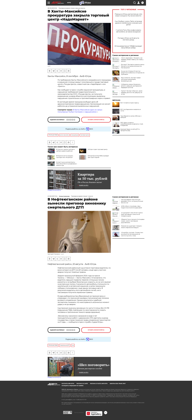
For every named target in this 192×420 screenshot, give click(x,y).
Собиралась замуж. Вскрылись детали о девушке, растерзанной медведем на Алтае (131, 86)
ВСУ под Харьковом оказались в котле (130, 110)
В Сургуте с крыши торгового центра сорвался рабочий (65, 150)
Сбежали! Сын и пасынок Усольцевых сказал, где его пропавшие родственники (132, 221)
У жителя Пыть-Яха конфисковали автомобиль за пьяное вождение (128, 31)
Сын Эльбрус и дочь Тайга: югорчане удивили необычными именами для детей (128, 23)
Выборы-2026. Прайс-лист (118, 383)
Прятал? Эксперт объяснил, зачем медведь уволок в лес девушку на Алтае (131, 92)
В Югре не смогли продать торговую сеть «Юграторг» (64, 156)
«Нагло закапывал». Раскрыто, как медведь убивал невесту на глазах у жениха (132, 59)
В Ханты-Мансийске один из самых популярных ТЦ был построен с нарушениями (80, 111)
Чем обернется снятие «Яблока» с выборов (131, 116)
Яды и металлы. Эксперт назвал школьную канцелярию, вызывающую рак (131, 79)
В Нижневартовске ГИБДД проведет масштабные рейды (128, 47)
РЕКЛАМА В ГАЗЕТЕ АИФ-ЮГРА (99, 383)
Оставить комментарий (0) (96, 119)
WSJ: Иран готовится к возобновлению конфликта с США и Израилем (131, 124)
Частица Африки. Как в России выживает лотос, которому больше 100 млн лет (132, 201)
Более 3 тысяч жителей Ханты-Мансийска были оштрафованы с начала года (66, 163)
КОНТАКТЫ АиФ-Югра (68, 383)
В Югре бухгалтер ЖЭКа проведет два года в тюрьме (98, 156)
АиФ (49, 66)
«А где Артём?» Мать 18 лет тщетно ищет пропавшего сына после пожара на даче (132, 214)
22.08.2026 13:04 (52, 196)
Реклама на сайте (82, 383)
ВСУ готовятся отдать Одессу (129, 103)
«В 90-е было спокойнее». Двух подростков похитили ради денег (131, 207)
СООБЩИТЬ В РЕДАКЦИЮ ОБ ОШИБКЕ (72, 385)
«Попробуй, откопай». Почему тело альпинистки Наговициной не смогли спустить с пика (132, 234)
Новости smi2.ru (54, 190)
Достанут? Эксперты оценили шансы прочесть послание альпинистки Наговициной (132, 66)
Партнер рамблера (79, 412)
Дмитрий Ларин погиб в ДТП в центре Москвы (130, 130)
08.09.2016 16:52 (52, 8)
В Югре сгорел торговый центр (97, 149)
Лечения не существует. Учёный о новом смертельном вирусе (131, 226)
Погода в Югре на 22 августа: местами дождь (128, 39)
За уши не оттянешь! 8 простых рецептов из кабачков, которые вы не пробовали (132, 72)
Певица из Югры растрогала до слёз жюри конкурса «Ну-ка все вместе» (128, 15)
